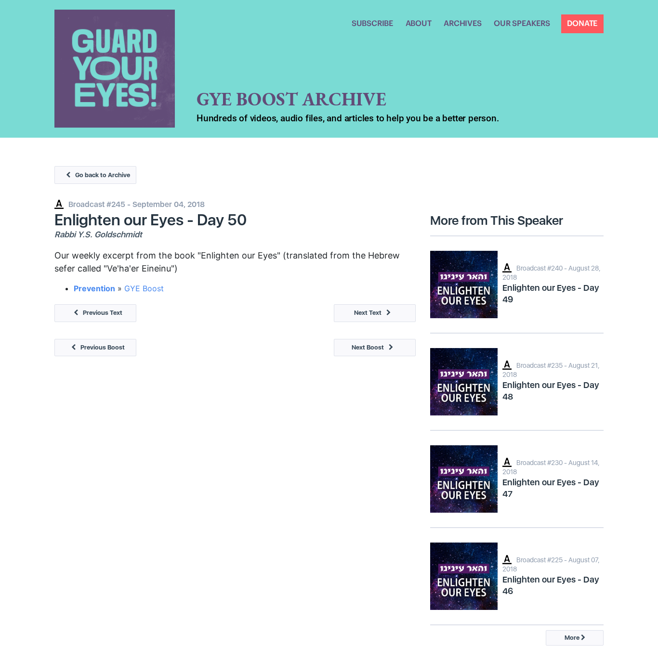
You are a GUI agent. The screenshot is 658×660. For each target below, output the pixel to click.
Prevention (94, 288)
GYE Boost (144, 288)
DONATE (582, 23)
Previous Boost (102, 347)
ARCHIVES (462, 23)
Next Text (368, 312)
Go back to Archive (102, 175)
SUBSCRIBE (372, 23)
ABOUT (419, 23)
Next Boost (368, 347)
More (573, 637)
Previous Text (102, 312)
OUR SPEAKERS (522, 23)
